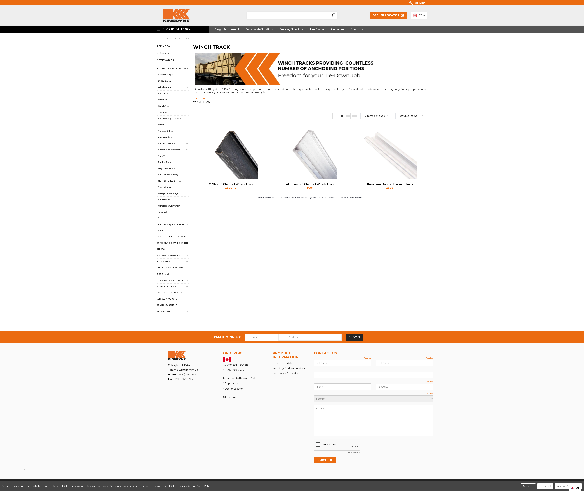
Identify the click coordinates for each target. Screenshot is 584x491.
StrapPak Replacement (169, 118)
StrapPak (162, 112)
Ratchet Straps (165, 75)
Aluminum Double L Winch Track (389, 184)
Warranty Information (286, 373)
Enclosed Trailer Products (172, 237)
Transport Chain (166, 131)
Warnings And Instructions (289, 368)
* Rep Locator (231, 383)
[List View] (334, 116)
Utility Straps (164, 81)
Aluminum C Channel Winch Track (310, 184)
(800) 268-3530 (188, 374)
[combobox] (575, 488)
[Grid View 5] (354, 116)
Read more (200, 98)
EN (577, 488)
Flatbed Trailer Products (171, 68)
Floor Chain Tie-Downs (169, 181)
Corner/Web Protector (169, 150)
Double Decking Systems (170, 268)
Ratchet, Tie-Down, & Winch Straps (172, 246)
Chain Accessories (167, 143)
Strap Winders (165, 187)
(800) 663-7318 (184, 379)
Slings (161, 218)
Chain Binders (165, 137)
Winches (162, 100)
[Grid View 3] (343, 116)
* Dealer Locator (233, 388)
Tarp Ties (163, 156)
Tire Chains (163, 274)
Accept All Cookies (568, 486)
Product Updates (283, 363)
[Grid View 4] (348, 116)
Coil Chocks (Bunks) (168, 175)
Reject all (545, 486)
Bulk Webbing (164, 261)
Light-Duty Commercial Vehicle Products (170, 296)
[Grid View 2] (338, 116)
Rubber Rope (164, 162)
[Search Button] (333, 15)
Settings (528, 486)
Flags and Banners (167, 168)
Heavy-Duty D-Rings (168, 193)
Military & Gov (165, 311)
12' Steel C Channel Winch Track (230, 184)
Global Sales (230, 397)
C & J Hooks (164, 199)
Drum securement (167, 305)
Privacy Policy (203, 486)
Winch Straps (164, 87)
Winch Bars (163, 125)
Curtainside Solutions (170, 280)
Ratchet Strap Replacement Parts (171, 227)
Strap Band (163, 93)
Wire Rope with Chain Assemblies (169, 209)
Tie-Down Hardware (168, 255)
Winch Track (164, 106)
